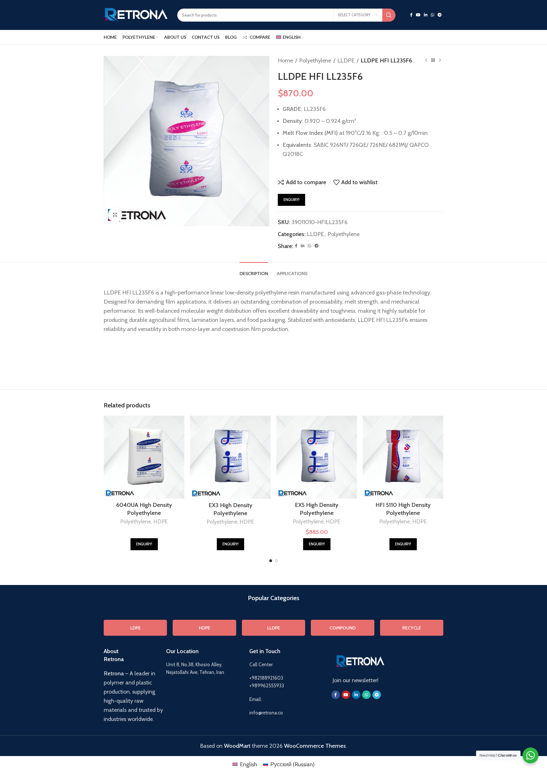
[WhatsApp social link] (432, 15)
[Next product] (439, 60)
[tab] (254, 270)
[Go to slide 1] (270, 560)
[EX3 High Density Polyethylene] (230, 457)
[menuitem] (290, 37)
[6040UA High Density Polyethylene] (144, 457)
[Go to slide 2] (276, 560)
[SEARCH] (388, 15)
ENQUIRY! (291, 199)
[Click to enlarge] (115, 215)
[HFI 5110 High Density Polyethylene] (403, 457)
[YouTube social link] (418, 15)
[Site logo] (136, 14)
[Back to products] (433, 60)
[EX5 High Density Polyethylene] (316, 457)
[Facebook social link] (411, 15)
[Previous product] (426, 60)
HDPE (160, 521)
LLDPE (345, 60)
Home (285, 60)
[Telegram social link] (439, 15)
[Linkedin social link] (425, 15)
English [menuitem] (248, 764)
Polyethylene (315, 60)
